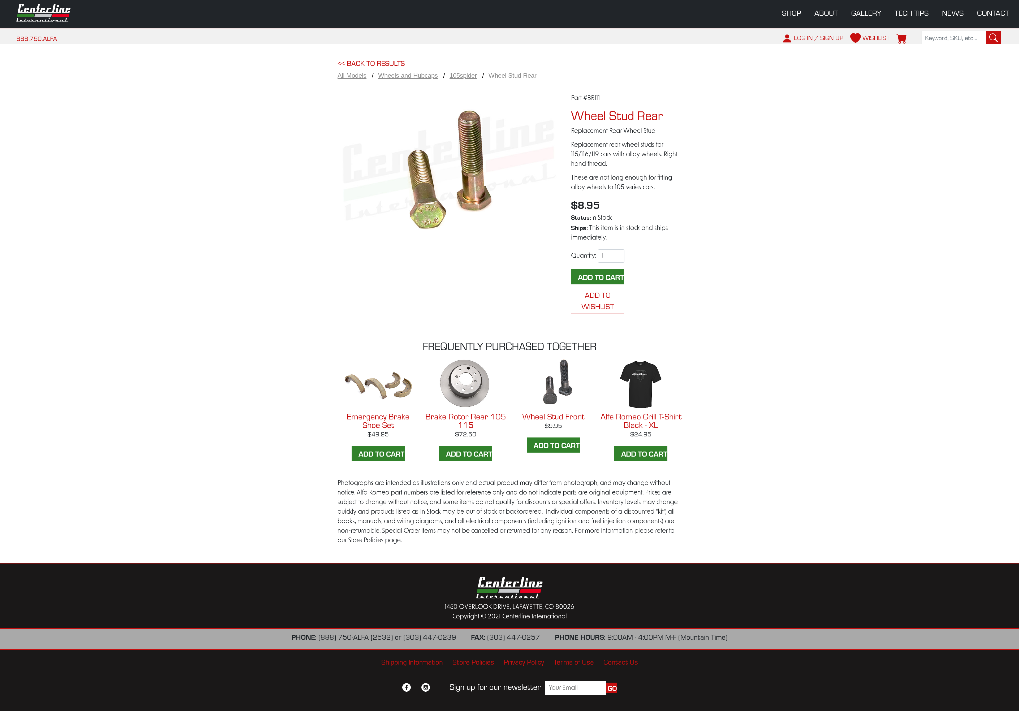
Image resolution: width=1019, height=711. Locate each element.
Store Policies (473, 661)
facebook (406, 687)
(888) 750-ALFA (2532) (355, 636)
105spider (463, 75)
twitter (416, 687)
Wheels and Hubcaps (408, 75)
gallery (866, 12)
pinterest (435, 687)
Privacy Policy (524, 661)
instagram (425, 687)
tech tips (912, 12)
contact (993, 12)
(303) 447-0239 (429, 636)
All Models (352, 75)
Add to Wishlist (597, 300)
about (826, 12)
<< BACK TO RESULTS (371, 63)
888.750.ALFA (36, 38)
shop (791, 12)
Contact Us (620, 661)
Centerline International (50, 13)
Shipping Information (412, 661)
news (953, 12)
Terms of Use (574, 661)
